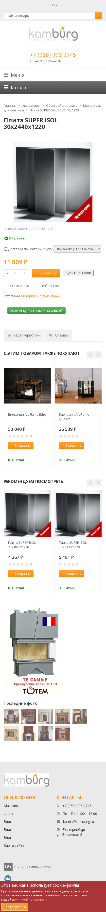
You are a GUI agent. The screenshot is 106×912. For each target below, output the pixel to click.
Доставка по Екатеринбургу (29, 249)
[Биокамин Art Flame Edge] (27, 385)
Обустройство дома (61, 105)
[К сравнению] (37, 453)
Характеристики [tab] (27, 335)
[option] (27, 414)
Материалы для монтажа (40, 296)
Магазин (11, 805)
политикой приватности (30, 899)
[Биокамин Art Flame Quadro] (78, 385)
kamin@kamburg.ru (78, 821)
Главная (10, 105)
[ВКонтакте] (8, 879)
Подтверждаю (14, 907)
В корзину (47, 273)
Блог (8, 821)
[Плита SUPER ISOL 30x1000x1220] (78, 513)
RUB (52, 5)
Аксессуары (31, 105)
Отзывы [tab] (61, 335)
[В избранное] (45, 453)
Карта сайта (14, 845)
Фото (8, 813)
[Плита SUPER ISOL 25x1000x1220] (27, 513)
